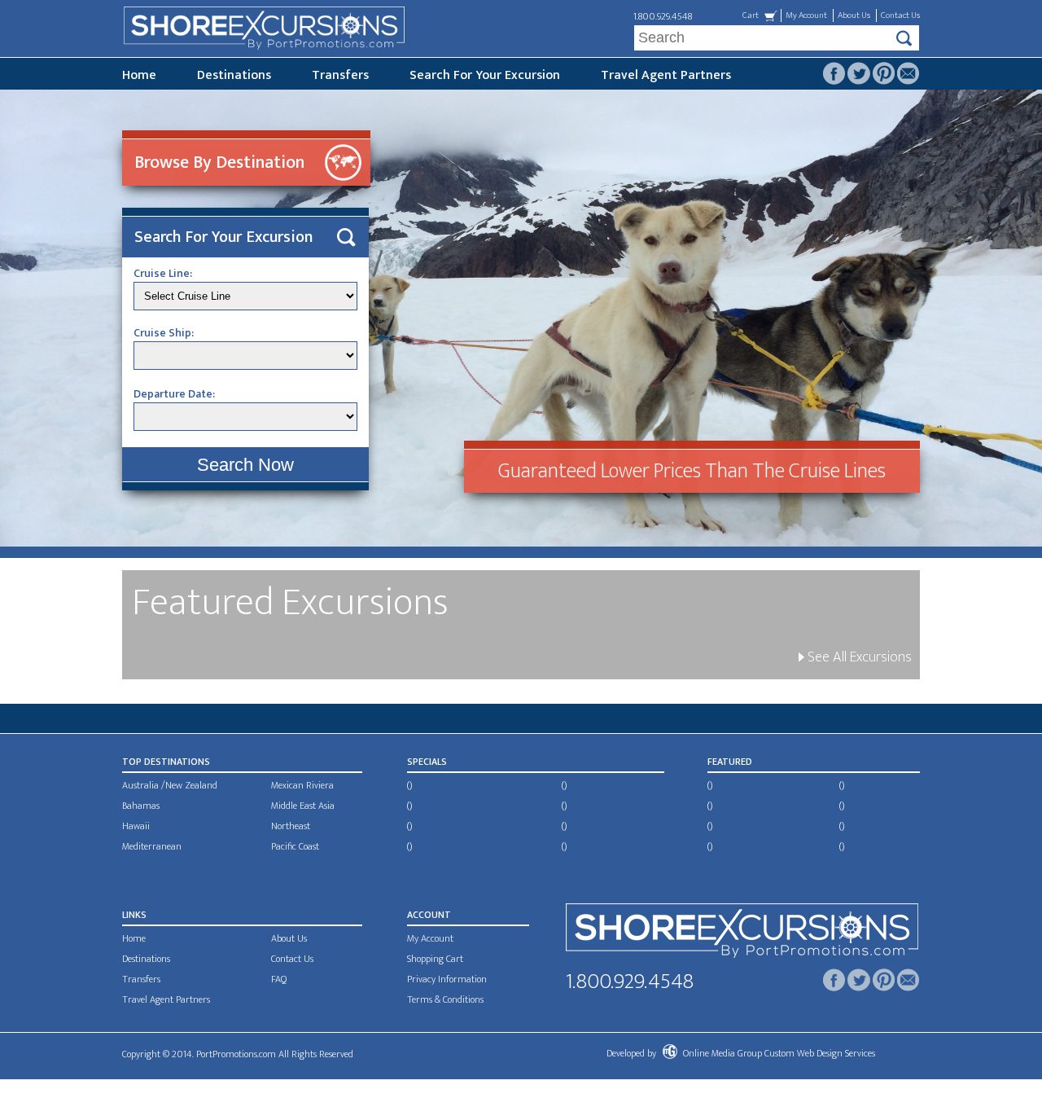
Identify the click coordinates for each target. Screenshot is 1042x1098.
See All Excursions (858, 657)
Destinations (234, 75)
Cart (750, 15)
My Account (806, 15)
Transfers (340, 75)
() (409, 785)
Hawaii (136, 826)
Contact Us (900, 15)
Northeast (290, 826)
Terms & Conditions (445, 999)
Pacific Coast (295, 846)
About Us (854, 15)
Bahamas (141, 805)
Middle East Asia (303, 805)
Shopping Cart (435, 959)
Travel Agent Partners (666, 75)
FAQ (279, 979)
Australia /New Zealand (169, 785)
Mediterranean (152, 846)
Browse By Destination (219, 162)
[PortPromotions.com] (742, 933)
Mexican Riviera (302, 785)
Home (139, 75)
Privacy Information (447, 979)
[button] (245, 464)
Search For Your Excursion (484, 75)
